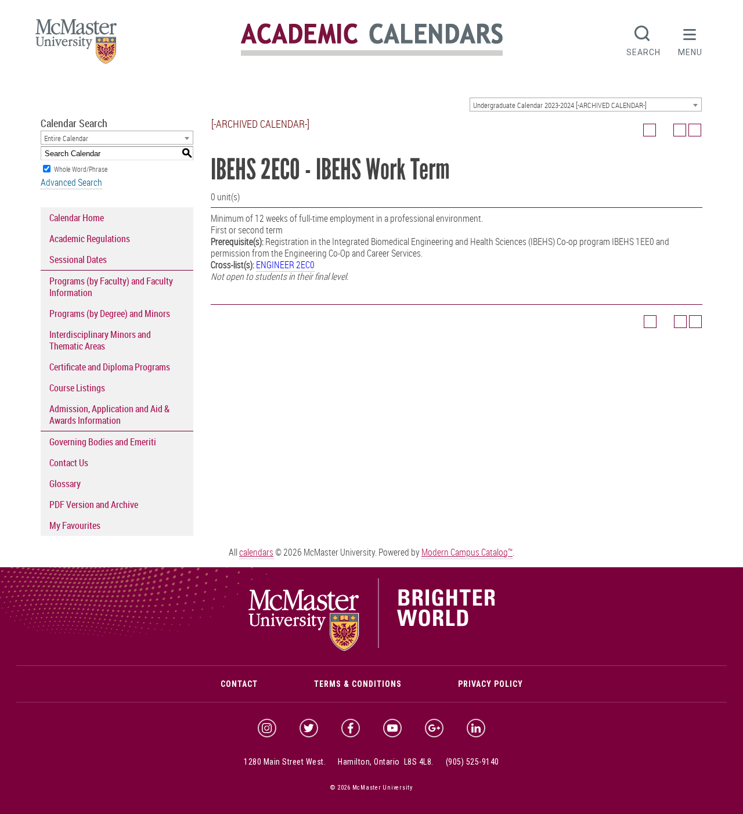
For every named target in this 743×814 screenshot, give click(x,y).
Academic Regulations (89, 238)
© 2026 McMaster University (371, 787)
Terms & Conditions (358, 684)
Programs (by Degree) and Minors (109, 313)
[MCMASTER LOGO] (76, 45)
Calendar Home (76, 217)
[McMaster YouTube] (392, 728)
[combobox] (586, 104)
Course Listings (77, 387)
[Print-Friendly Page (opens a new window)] (679, 130)
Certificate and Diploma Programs (109, 367)
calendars (256, 552)
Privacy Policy (490, 684)
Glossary (65, 483)
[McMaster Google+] (434, 728)
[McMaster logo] (371, 648)
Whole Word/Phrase (80, 169)
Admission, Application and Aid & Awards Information (109, 414)
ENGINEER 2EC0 (285, 264)
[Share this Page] (664, 130)
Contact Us (68, 462)
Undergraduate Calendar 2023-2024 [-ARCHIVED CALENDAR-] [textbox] (560, 105)
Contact (239, 684)
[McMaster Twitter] (309, 728)
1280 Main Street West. (285, 761)
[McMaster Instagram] (267, 728)
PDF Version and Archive (93, 504)
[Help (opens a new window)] (694, 130)
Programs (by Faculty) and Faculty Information (111, 287)
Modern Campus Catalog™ (467, 552)
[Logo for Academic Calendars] (372, 54)
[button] (690, 39)
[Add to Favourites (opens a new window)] (649, 130)
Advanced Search (71, 182)
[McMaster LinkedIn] (476, 728)
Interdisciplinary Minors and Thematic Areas (100, 340)
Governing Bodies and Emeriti (102, 441)
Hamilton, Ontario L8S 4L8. (386, 761)
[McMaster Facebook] (350, 728)
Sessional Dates (78, 259)
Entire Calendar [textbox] (66, 138)
